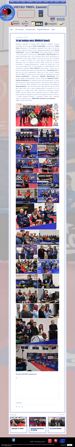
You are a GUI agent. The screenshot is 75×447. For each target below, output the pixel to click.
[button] (63, 29)
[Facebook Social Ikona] (13, 440)
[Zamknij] (73, 445)
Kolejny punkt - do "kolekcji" (18, 428)
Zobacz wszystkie (62, 414)
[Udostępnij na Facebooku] (16, 406)
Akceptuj (69, 445)
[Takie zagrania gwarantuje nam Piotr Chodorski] (37, 421)
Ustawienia (63, 445)
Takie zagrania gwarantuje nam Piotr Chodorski (37, 429)
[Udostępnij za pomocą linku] (22, 406)
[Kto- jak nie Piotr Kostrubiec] (56, 421)
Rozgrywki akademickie (43, 29)
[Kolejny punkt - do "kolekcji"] (18, 421)
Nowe (11, 29)
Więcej (53, 29)
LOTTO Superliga (19, 29)
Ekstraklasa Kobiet (30, 29)
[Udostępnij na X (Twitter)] (19, 406)
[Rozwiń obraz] (27, 136)
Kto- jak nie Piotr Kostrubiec (55, 428)
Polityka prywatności (8, 445)
